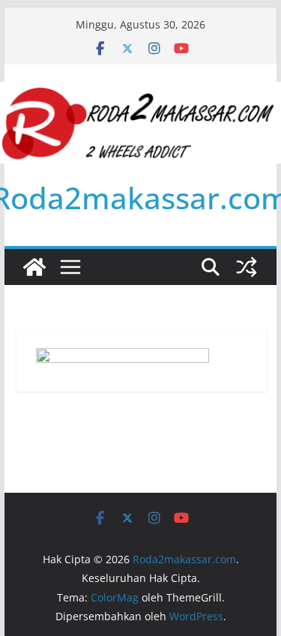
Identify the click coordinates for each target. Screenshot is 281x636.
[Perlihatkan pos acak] (247, 267)
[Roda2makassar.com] (34, 267)
